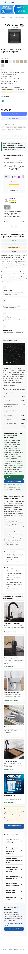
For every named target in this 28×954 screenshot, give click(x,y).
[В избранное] (19, 54)
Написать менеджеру (14, 481)
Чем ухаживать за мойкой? (11, 898)
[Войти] (22, 2)
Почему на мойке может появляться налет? (13, 877)
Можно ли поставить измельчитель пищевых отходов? (13, 860)
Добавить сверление (14, 477)
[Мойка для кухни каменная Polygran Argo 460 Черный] (14, 33)
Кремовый (14, 61)
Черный (2, 61)
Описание (4, 136)
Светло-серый (2, 65)
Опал (17, 61)
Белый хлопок (10, 61)
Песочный (21, 61)
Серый (25, 61)
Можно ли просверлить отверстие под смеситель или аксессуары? (12, 850)
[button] (12, 226)
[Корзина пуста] (25, 2)
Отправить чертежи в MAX (14, 826)
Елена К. (11, 198)
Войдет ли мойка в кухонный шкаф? (11, 891)
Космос (6, 61)
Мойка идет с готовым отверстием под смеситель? (12, 841)
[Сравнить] (22, 54)
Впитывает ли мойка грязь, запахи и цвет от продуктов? (12, 869)
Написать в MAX (14, 929)
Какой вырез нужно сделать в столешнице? (13, 884)
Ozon (7, 221)
